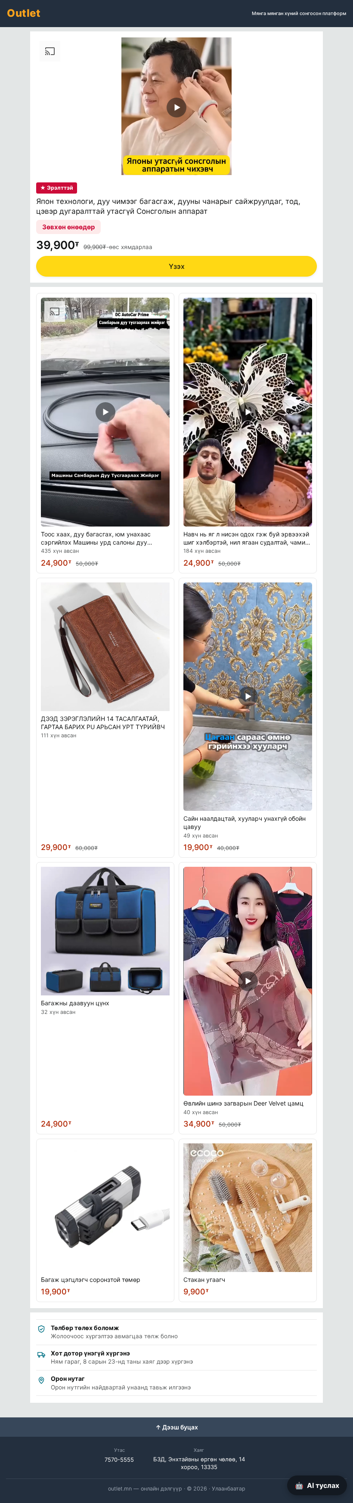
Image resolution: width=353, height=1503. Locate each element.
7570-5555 (119, 1459)
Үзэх (177, 266)
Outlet (23, 13)
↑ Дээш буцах (176, 1427)
